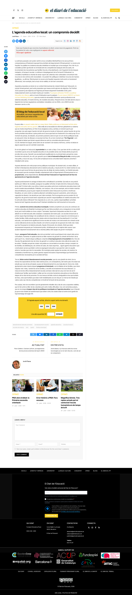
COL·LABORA (115, 10)
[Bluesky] (6, 56)
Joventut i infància (35, 18)
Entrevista (57, 345)
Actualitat (38, 345)
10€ (41, 306)
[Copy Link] (6, 81)
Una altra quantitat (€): (39, 314)
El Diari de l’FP (106, 18)
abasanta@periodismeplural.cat (75, 531)
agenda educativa (56, 324)
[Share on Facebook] (20, 41)
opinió (32, 327)
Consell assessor (34, 571)
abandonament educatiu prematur (22, 324)
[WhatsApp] (6, 73)
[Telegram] (6, 68)
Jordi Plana (15, 36)
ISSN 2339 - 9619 (31, 531)
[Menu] (13, 18)
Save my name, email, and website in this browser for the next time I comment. (43, 449)
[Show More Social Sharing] (27, 41)
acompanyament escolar (42, 324)
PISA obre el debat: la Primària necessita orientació (20, 400)
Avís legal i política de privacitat (66, 593)
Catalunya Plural (50, 571)
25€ (47, 306)
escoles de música (18, 327)
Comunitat (78, 18)
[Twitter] (6, 51)
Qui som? (21, 571)
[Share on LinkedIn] (24, 41)
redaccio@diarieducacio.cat (74, 533)
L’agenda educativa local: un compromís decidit (45, 32)
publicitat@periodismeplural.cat (75, 536)
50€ (53, 306)
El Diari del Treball (107, 571)
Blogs (95, 18)
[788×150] (47, 120)
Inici (13, 23)
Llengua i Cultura (64, 18)
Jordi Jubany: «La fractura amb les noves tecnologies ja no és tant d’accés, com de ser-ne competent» (66, 351)
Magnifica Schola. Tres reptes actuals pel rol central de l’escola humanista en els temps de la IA (71, 403)
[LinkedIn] (6, 64)
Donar (59, 314)
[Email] (6, 77)
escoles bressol (68, 324)
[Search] (119, 18)
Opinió (88, 18)
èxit (27, 327)
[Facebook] (6, 60)
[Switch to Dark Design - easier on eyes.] (116, 18)
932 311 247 (70, 542)
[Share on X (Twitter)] (13, 41)
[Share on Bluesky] (17, 41)
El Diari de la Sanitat (90, 571)
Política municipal (41, 327)
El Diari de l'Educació (52, 533)
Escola (22, 18)
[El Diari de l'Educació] (66, 10)
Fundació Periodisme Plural (33, 527)
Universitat (50, 18)
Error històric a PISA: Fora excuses (47, 399)
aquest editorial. (48, 50)
